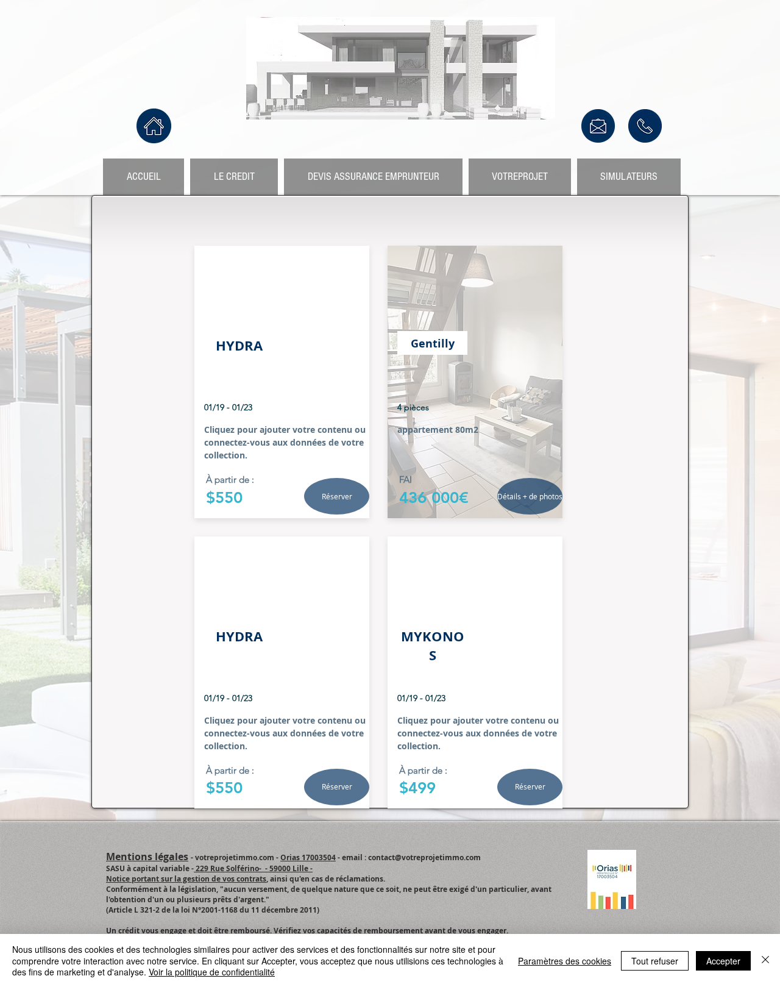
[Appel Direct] (645, 126)
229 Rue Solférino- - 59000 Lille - (253, 868)
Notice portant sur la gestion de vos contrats (186, 879)
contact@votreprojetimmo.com (424, 857)
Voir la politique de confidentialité (212, 972)
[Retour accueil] (153, 125)
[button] (336, 496)
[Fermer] (765, 960)
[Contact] (598, 126)
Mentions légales (147, 856)
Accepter (723, 961)
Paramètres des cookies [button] (564, 961)
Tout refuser (654, 961)
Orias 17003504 (308, 857)
